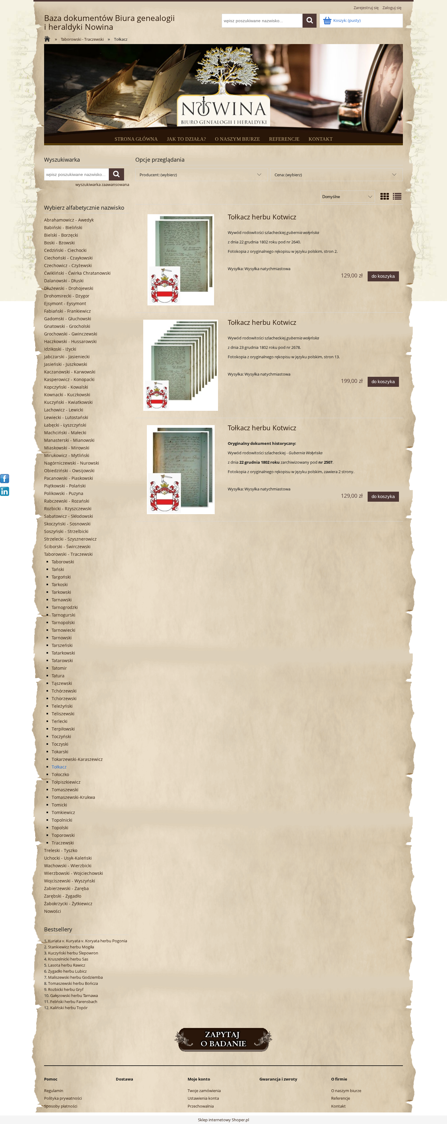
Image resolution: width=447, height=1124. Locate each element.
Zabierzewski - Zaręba (66, 888)
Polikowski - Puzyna (63, 493)
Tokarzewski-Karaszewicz (77, 759)
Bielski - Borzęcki (61, 235)
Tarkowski (61, 592)
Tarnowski (62, 638)
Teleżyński (62, 706)
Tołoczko (60, 774)
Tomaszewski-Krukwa (73, 797)
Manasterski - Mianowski (69, 440)
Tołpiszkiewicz (66, 782)
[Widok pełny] (397, 196)
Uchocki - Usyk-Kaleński (68, 858)
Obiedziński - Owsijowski (69, 470)
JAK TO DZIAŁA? (186, 139)
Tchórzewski (64, 691)
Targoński (61, 577)
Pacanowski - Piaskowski (68, 478)
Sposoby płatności (60, 1106)
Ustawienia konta (203, 1098)
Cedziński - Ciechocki (65, 250)
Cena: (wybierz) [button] (288, 174)
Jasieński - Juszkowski (65, 364)
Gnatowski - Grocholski (67, 326)
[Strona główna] (48, 39)
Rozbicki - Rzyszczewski (68, 508)
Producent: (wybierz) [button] (158, 174)
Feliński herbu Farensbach (73, 1001)
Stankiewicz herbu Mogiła (71, 947)
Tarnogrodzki (65, 607)
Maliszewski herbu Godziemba (75, 977)
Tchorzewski (64, 698)
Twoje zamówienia (204, 1090)
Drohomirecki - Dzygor (66, 296)
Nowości (52, 911)
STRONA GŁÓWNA (136, 139)
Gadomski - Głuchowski (67, 318)
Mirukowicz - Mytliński (66, 455)
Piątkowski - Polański (65, 486)
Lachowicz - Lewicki (63, 410)
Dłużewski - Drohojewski (68, 288)
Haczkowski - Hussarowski (70, 341)
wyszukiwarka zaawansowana (102, 184)
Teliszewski (63, 714)
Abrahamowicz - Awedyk (69, 220)
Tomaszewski (65, 789)
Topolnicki (62, 820)
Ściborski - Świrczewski (67, 546)
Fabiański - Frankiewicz (67, 311)
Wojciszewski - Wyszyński (69, 881)
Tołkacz (59, 767)
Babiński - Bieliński (63, 227)
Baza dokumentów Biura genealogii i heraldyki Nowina (109, 22)
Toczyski (60, 744)
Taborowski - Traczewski (68, 554)
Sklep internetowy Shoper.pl (223, 1119)
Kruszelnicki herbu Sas (68, 959)
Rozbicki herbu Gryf (65, 989)
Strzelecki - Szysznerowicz (70, 539)
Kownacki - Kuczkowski (67, 394)
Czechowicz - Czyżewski (68, 265)
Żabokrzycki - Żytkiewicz (68, 903)
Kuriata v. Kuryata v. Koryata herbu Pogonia (87, 941)
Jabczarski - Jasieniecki (67, 356)
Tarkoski (60, 584)
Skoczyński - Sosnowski (67, 524)
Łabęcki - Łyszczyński (65, 425)
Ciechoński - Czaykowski (68, 258)
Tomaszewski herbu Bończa (73, 983)
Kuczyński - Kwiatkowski (68, 402)
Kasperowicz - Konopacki (69, 379)
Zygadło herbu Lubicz (67, 971)
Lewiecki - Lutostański (66, 417)
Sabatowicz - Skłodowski (68, 516)
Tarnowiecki (63, 630)
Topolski (60, 827)
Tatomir (59, 668)
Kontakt (338, 1106)
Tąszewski (62, 683)
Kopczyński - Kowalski (66, 387)
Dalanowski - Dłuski (64, 281)
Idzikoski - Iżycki (60, 349)
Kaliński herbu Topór (69, 1007)
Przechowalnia (201, 1106)
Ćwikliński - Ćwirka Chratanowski (77, 273)
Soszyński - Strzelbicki (66, 531)
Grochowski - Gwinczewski (70, 334)
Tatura (58, 676)
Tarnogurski (63, 615)
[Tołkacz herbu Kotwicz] (180, 259)
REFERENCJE (284, 139)
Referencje (340, 1098)
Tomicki (59, 805)
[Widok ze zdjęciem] (384, 196)
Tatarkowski (63, 653)
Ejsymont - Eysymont (65, 303)
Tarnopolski (63, 622)
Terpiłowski (63, 729)
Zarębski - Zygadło (62, 896)
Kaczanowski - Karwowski (69, 372)
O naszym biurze (346, 1090)
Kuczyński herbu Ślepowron (73, 953)
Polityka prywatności (63, 1098)
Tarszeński (62, 645)
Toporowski (63, 835)
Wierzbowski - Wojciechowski (73, 873)
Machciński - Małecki (65, 432)
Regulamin (53, 1090)
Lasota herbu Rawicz (66, 965)
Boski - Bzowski (59, 243)
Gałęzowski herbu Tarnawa (74, 995)
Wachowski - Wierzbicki (68, 865)
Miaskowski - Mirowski (66, 448)
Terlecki (60, 721)
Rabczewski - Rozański (66, 501)
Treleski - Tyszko (60, 850)
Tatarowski (62, 660)
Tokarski (60, 751)
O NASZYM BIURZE (237, 139)
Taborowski (63, 562)
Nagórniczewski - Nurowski (71, 463)
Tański (58, 569)
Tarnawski (62, 600)
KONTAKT (321, 139)
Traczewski (63, 843)
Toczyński (61, 736)
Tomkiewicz (63, 812)
